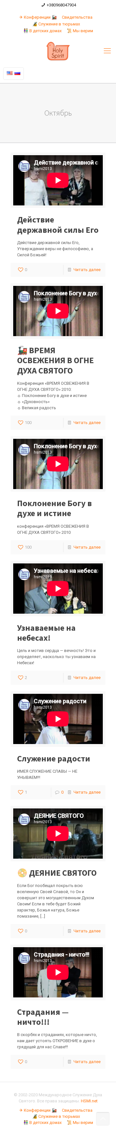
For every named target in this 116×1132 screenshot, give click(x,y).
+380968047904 (61, 5)
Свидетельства (77, 17)
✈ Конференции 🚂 (38, 17)
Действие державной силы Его (58, 224)
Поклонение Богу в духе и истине (54, 508)
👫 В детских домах (42, 30)
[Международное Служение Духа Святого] (58, 51)
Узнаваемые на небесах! (46, 632)
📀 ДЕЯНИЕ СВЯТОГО (57, 872)
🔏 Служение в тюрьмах (56, 24)
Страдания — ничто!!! (43, 1016)
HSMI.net (89, 1101)
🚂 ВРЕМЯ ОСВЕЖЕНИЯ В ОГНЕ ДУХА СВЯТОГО (55, 360)
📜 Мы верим (80, 30)
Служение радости (53, 758)
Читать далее (87, 269)
